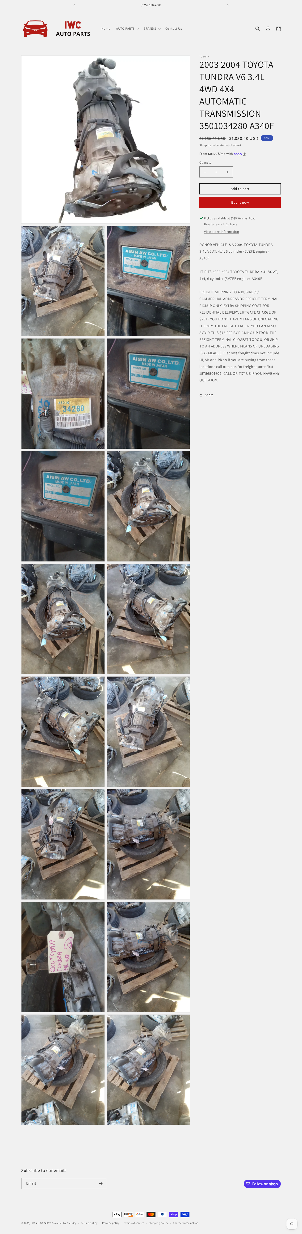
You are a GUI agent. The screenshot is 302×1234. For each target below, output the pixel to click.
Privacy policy (111, 1223)
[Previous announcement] (74, 5)
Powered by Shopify (64, 1223)
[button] (127, 28)
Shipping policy (158, 1223)
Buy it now (240, 202)
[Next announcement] (228, 5)
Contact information (185, 1223)
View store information (221, 232)
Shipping (205, 145)
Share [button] (209, 395)
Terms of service (134, 1223)
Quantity (205, 163)
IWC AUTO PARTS (41, 1223)
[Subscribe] (101, 1183)
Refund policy (89, 1223)
